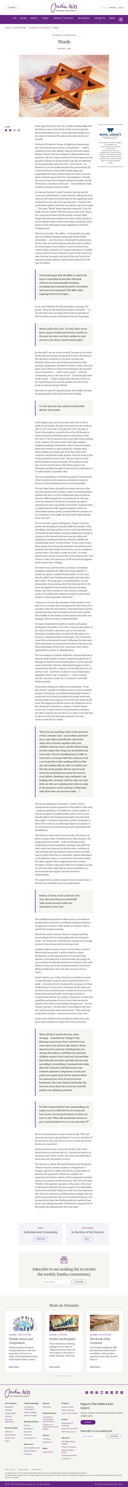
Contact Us (66, 1458)
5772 (60, 1335)
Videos (33, 18)
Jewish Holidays (30, 1412)
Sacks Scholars (68, 1410)
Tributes (8, 1416)
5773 (24, 1335)
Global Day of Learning (67, 1424)
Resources (84, 18)
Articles (27, 1425)
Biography (9, 1407)
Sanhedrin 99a (59, 471)
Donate (11, 7)
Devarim (61, 48)
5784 (109, 1335)
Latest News (48, 1452)
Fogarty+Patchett (103, 1484)
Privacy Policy (23, 1470)
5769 (20, 1335)
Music (7, 1441)
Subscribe (79, 1282)
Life (15, 18)
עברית (120, 7)
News (112, 18)
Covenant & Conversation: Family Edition (48, 1419)
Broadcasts (28, 1428)
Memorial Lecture (69, 1432)
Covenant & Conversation (39, 27)
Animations (47, 1442)
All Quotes (47, 1407)
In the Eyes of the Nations (87, 1232)
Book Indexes (10, 1435)
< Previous (40, 1239)
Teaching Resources (32, 1448)
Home (7, 27)
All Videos (47, 1439)
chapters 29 (68, 706)
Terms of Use (9, 1470)
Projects (100, 18)
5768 (69, 48)
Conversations (30, 1438)
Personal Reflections (9, 1420)
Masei (40, 1228)
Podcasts (28, 1435)
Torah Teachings (19, 27)
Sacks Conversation (70, 1428)
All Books (8, 1432)
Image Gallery (10, 1413)
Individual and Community (41, 1232)
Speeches (28, 1432)
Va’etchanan (87, 1228)
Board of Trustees (69, 1447)
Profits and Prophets (62, 1339)
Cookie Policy (36, 1470)
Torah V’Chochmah (69, 1413)
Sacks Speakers (30, 1451)
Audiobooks (10, 1438)
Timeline (8, 1410)
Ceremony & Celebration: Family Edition (50, 1426)
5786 (29, 1335)
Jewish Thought (30, 1415)
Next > (88, 1239)
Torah (45, 18)
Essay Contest (68, 1407)
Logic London (118, 1484)
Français (112, 7)
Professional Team (69, 1455)
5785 (65, 1335)
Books (23, 18)
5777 (104, 1335)
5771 (100, 1335)
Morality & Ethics (63, 18)
